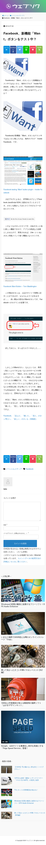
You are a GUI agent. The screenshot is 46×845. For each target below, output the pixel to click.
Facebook (29, 469)
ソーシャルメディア (14, 469)
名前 (4, 525)
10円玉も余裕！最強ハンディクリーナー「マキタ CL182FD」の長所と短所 (28, 779)
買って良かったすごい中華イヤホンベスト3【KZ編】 (29, 814)
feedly (39, 47)
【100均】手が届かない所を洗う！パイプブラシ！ (29, 768)
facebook (13, 48)
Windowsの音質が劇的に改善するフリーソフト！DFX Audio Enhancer (29, 802)
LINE (26, 47)
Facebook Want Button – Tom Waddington (20, 286)
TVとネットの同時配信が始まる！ (26, 790)
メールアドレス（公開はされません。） (15, 533)
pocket (32, 47)
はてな (6, 47)
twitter (20, 47)
